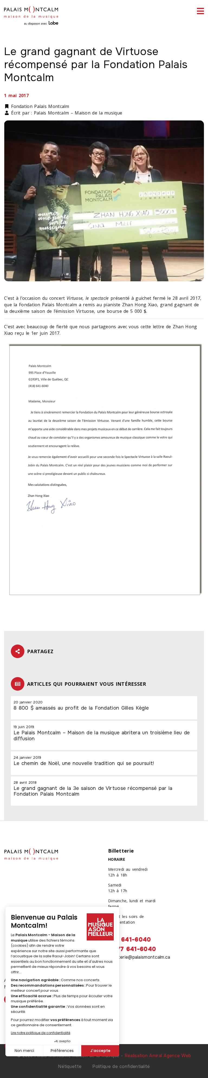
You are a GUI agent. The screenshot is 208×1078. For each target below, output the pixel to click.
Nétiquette (70, 1066)
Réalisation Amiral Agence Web (158, 1055)
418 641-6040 (129, 939)
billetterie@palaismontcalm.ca (139, 957)
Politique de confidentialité (121, 1066)
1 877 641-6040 (132, 949)
